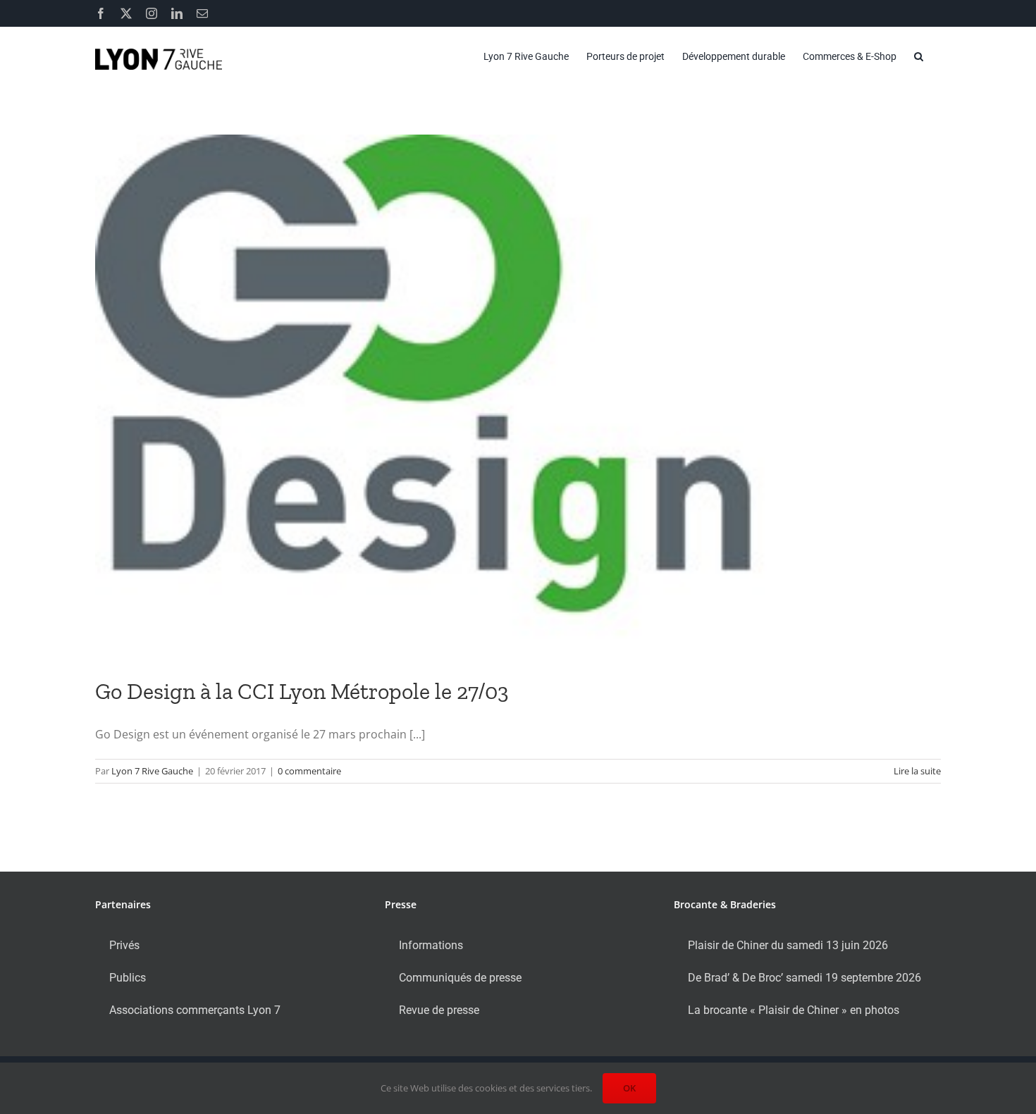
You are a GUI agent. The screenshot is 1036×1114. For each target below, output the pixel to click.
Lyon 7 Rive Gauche (152, 771)
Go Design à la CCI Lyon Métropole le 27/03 (302, 691)
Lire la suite (917, 771)
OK (629, 1088)
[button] (918, 56)
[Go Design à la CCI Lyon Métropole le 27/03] (518, 396)
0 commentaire (309, 771)
